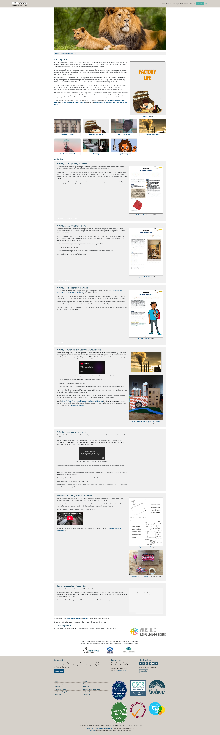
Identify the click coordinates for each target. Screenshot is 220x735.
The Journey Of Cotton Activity (144, 215)
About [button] (191, 4)
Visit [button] (167, 4)
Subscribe (144, 671)
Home (163, 4)
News (85, 681)
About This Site (103, 728)
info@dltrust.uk (121, 670)
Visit (56, 681)
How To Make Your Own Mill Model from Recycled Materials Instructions (146, 422)
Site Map (110, 728)
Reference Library (61, 689)
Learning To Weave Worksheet (144, 547)
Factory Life (72, 54)
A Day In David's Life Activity (144, 277)
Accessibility (89, 728)
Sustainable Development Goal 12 (73, 102)
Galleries (86, 686)
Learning (64, 54)
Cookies (96, 728)
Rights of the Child (124, 134)
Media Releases (88, 692)
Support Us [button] (59, 671)
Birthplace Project (61, 692)
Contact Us (86, 694)
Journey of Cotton (67, 134)
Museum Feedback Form (91, 689)
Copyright (92, 730)
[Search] (206, 3)
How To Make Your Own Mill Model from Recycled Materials (82, 401)
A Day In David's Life (96, 134)
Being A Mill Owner (152, 134)
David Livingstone (61, 684)
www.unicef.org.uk (77, 405)
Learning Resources (73, 619)
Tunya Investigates (124, 154)
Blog (84, 684)
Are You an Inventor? (67, 154)
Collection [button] (183, 4)
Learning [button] (175, 4)
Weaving (96, 154)
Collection (58, 686)
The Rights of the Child (144, 339)
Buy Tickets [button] (200, 4)
